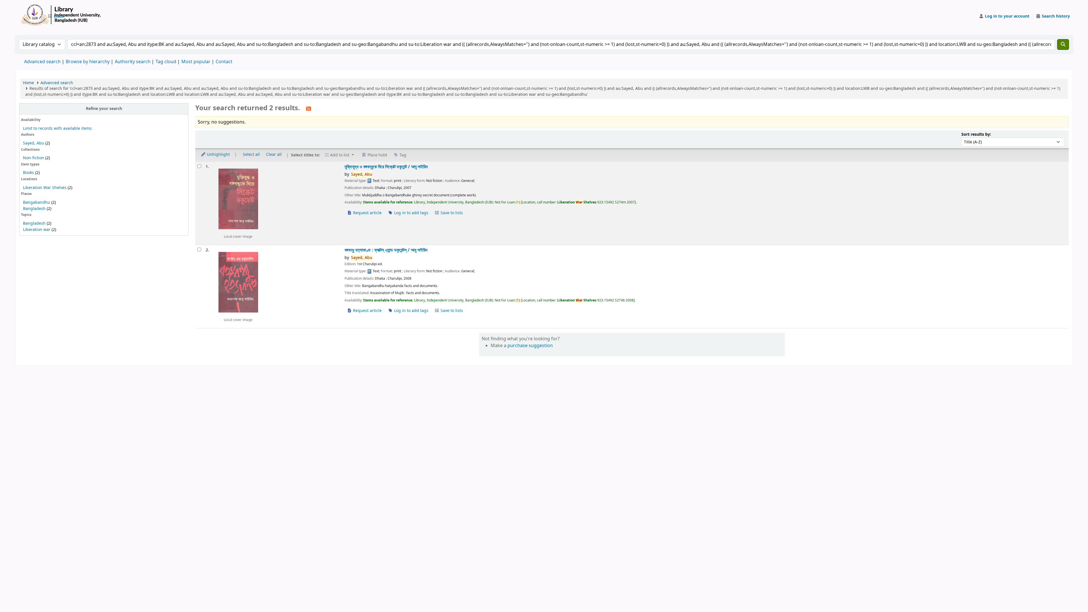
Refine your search (104, 109)
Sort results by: (976, 134)
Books (28, 173)
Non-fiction (33, 158)
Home (28, 83)
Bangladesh (34, 209)
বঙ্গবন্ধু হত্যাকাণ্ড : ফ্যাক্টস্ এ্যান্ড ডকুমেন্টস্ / (386, 250)
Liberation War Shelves (45, 188)
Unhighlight (218, 155)
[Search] (1063, 44)
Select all (251, 155)
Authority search (132, 61)
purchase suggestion (530, 345)
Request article (367, 213)
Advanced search (42, 61)
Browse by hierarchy (88, 61)
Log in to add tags (410, 213)
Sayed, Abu (33, 143)
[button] (57, 16)
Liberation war (36, 230)
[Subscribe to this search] (308, 108)
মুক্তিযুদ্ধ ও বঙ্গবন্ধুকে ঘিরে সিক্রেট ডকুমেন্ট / (386, 166)
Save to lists (451, 213)
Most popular (196, 61)
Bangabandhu (36, 202)
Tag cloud (166, 61)
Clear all (274, 155)
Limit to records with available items (57, 128)
